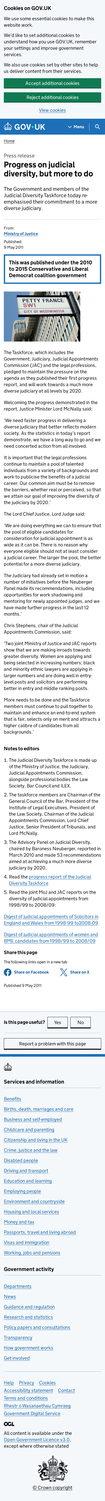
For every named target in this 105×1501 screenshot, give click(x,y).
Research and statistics (28, 1317)
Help (9, 1383)
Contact (66, 1390)
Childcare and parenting (29, 1130)
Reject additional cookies (53, 97)
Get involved (17, 1358)
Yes (61, 1022)
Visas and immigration (26, 1242)
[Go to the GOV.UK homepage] (24, 127)
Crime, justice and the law (31, 1150)
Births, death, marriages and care (38, 1109)
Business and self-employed (33, 1119)
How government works (28, 1348)
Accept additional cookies (52, 83)
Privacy (26, 1383)
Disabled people (21, 1160)
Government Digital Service (32, 1413)
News (10, 1296)
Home (9, 140)
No (84, 1022)
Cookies (47, 1383)
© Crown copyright (52, 1487)
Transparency (18, 1337)
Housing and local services (31, 1212)
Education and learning (28, 1181)
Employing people (22, 1191)
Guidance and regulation (29, 1307)
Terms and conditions (26, 1398)
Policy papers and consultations (37, 1327)
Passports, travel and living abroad (40, 1232)
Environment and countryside (34, 1201)
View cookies (52, 110)
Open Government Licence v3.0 (37, 1440)
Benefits (12, 1099)
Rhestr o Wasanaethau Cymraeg (37, 1406)
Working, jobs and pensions (32, 1253)
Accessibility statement (28, 1390)
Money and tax (19, 1222)
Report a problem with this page (52, 1044)
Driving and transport (26, 1171)
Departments (18, 1286)
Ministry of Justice (21, 233)
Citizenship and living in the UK (36, 1140)
